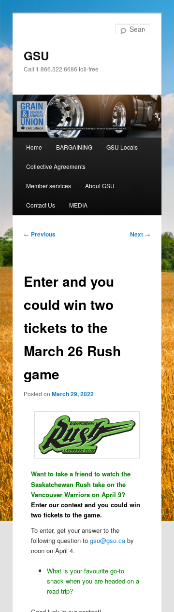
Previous (40, 234)
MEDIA (78, 205)
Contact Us (40, 205)
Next (140, 234)
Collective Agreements (56, 166)
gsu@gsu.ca (107, 540)
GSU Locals (122, 147)
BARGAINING (74, 147)
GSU (36, 55)
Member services (48, 185)
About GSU (100, 185)
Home (34, 147)
